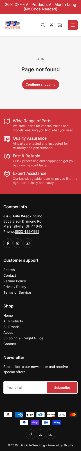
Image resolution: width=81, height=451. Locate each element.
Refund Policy (14, 281)
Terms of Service (17, 292)
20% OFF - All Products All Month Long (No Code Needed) (40, 6)
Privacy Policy (14, 287)
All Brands (11, 327)
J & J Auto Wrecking (32, 445)
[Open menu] (73, 25)
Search (9, 270)
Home (8, 315)
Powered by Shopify (60, 445)
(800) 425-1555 (27, 231)
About (8, 332)
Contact (9, 275)
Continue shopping (41, 84)
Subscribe (62, 387)
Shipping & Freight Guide (23, 338)
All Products (13, 321)
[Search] (43, 25)
